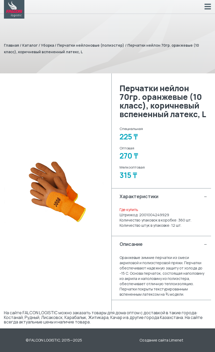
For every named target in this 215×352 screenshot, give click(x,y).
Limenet (176, 340)
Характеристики (163, 196)
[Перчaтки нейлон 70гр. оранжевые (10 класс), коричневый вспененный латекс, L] (54, 192)
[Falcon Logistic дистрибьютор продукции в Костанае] (14, 9)
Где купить (129, 209)
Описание (163, 244)
